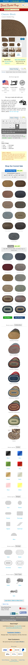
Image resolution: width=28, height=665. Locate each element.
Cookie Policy (22, 660)
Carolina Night (14, 241)
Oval (4, 145)
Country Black (20, 231)
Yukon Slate (20, 282)
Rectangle (11, 145)
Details (11, 72)
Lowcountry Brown (7, 293)
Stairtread (11, 148)
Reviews (19, 72)
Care (17, 72)
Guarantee (24, 72)
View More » (7, 317)
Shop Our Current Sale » (21, 617)
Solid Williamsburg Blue (7, 261)
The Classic (20, 188)
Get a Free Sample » (20, 59)
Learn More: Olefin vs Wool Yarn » (14, 600)
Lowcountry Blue (8, 220)
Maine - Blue (7, 314)
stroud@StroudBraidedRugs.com (14, 627)
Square (10, 147)
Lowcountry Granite (20, 272)
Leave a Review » (20, 641)
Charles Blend (7, 231)
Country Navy (20, 199)
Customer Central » (14, 632)
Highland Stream (20, 293)
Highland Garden (7, 209)
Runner (4, 148)
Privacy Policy (14, 660)
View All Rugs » (19, 317)
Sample (7, 72)
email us (22, 1)
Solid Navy (20, 261)
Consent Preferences (14, 661)
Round (4, 147)
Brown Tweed (7, 188)
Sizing (14, 72)
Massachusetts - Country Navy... (20, 314)
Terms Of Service (5, 660)
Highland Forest (20, 220)
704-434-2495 (15, 1)
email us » (7, 63)
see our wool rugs (13, 111)
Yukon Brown (7, 282)
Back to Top (5, 604)
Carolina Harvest (8, 199)
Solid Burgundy (8, 272)
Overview (3, 72)
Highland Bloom (20, 209)
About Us (12, 617)
